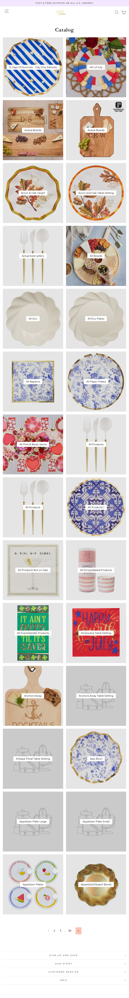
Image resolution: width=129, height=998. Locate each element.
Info (63, 980)
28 (69, 930)
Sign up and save (63, 955)
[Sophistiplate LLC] (61, 12)
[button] (117, 12)
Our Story (64, 964)
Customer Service (63, 972)
